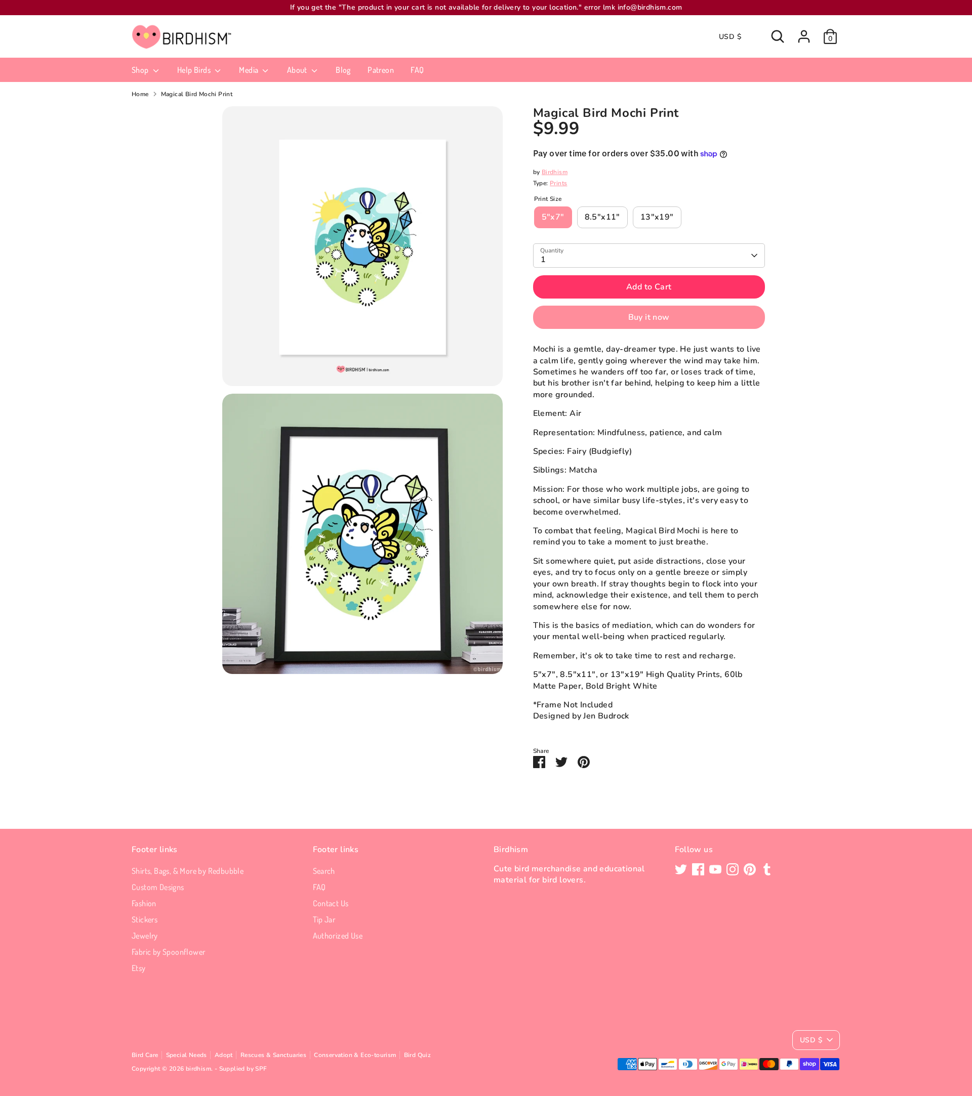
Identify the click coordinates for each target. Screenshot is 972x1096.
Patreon (381, 70)
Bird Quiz (417, 1055)
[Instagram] (732, 869)
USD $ (730, 36)
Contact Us (331, 903)
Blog (343, 70)
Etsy (139, 968)
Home (140, 94)
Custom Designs (158, 887)
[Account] (804, 36)
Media (249, 70)
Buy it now (649, 317)
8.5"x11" (602, 217)
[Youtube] (715, 869)
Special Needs (186, 1055)
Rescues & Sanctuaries (273, 1055)
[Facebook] (698, 869)
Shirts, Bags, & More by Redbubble (188, 871)
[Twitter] (681, 869)
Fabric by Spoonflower (168, 952)
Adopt (224, 1055)
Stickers (144, 919)
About (298, 70)
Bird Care (145, 1055)
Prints (558, 183)
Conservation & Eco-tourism (355, 1055)
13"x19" (657, 217)
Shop (141, 70)
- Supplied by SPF (241, 1069)
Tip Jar (324, 919)
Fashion (144, 903)
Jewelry (145, 936)
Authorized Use (338, 936)
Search (324, 871)
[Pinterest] (750, 869)
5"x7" (553, 217)
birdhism (198, 1069)
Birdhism (555, 172)
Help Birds (194, 70)
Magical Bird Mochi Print (197, 94)
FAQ (417, 70)
